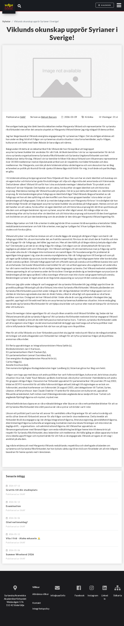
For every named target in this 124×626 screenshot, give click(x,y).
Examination (13, 506)
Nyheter (6, 21)
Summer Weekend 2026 (20, 554)
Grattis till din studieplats (22, 489)
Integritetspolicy (40, 608)
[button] (19, 6)
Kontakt (36, 602)
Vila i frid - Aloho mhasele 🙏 (23, 538)
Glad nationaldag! (17, 522)
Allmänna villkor (40, 594)
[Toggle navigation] (119, 5)
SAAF (22, 494)
